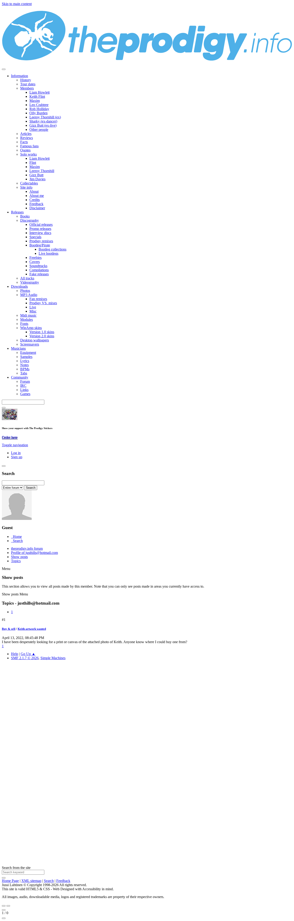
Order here (9, 437)
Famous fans (29, 146)
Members (27, 88)
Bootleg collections (52, 249)
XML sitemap (31, 881)
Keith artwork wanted (32, 629)
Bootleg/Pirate (39, 245)
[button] (15, 445)
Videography (29, 282)
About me (36, 196)
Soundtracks (38, 266)
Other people (38, 129)
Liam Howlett (39, 92)
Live (32, 307)
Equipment (28, 352)
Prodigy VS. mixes (43, 303)
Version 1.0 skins (41, 332)
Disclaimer (37, 208)
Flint (32, 163)
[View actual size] (4, 918)
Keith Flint (37, 96)
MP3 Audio (28, 295)
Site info (26, 187)
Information (19, 76)
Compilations (39, 270)
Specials (35, 237)
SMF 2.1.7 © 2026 (25, 658)
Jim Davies (37, 179)
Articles (25, 134)
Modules (26, 319)
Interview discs (40, 233)
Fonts (24, 324)
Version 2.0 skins (41, 336)
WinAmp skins (31, 328)
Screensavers (29, 344)
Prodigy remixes (41, 241)
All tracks (27, 278)
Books (25, 216)
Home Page (10, 881)
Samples (26, 357)
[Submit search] (4, 878)
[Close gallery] (4, 910)
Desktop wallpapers (34, 340)
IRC (23, 386)
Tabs (23, 373)
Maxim (34, 101)
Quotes (25, 150)
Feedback (36, 204)
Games (25, 394)
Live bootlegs (48, 253)
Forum (25, 381)
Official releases (41, 224)
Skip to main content (17, 4)
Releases (17, 212)
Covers (34, 262)
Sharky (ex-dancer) (43, 121)
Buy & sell (8, 629)
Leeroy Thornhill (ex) (45, 117)
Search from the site (16, 868)
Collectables (29, 183)
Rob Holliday (39, 109)
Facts (24, 142)
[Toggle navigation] (4, 69)
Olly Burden (38, 113)
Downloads (19, 286)
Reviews (26, 138)
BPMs (24, 369)
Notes (24, 365)
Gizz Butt (36, 175)
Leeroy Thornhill (41, 171)
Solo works (28, 154)
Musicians (18, 348)
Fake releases (39, 274)
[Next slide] (8, 906)
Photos (25, 291)
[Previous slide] (4, 906)
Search (49, 881)
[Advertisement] (139, 732)
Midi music (28, 315)
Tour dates (27, 84)
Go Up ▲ (28, 654)
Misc (33, 311)
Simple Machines (52, 658)
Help (14, 654)
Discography (29, 220)
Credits (34, 200)
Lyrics (24, 361)
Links (24, 390)
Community (19, 377)
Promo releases (40, 229)
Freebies (35, 258)
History (25, 80)
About (34, 191)
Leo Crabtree (38, 105)
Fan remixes (38, 299)
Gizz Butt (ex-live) (43, 125)
